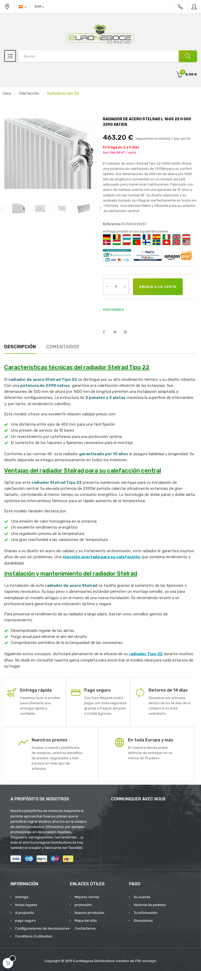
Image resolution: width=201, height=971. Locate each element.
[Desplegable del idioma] (22, 6)
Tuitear (117, 332)
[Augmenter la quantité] (125, 286)
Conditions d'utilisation (33, 936)
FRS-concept (145, 961)
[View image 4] (83, 208)
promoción (83, 905)
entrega (21, 897)
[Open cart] (8, 963)
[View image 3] (62, 208)
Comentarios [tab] (62, 347)
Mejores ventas (87, 897)
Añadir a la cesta (158, 287)
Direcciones (143, 921)
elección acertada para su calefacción (102, 557)
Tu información (146, 913)
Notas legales (26, 905)
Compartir (107, 332)
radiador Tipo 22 (146, 654)
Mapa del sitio (86, 921)
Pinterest (128, 332)
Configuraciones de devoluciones (42, 928)
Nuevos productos (89, 913)
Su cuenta (142, 897)
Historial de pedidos (150, 905)
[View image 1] (18, 208)
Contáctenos (85, 928)
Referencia (112, 224)
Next (100, 208)
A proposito (24, 913)
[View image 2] (40, 208)
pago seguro (25, 921)
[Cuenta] (194, 6)
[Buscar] (188, 56)
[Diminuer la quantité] (107, 286)
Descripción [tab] (20, 347)
